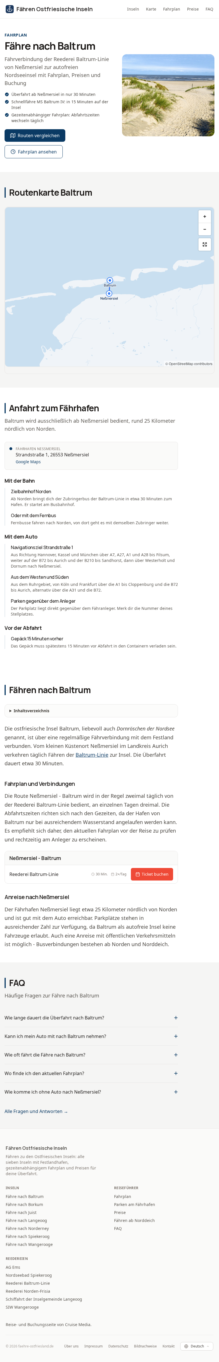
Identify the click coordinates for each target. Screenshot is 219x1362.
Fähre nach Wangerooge (29, 1244)
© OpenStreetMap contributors (188, 363)
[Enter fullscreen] (204, 244)
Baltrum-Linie (92, 754)
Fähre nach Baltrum (25, 1196)
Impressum (93, 1346)
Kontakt (169, 1346)
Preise (193, 9)
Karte (151, 9)
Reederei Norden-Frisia (28, 1291)
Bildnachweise (145, 1346)
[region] (109, 287)
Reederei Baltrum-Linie (28, 1283)
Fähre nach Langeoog (26, 1220)
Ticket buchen (155, 874)
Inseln (133, 9)
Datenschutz (118, 1346)
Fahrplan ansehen (37, 152)
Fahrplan (171, 9)
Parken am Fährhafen (134, 1204)
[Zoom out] (204, 229)
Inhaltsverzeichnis (31, 710)
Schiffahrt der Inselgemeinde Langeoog (44, 1299)
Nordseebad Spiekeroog (29, 1275)
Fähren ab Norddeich (134, 1220)
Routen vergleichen (39, 135)
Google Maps (28, 461)
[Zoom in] (204, 216)
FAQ (209, 9)
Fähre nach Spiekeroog (28, 1236)
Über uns (71, 1346)
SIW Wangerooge (22, 1307)
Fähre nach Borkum (24, 1204)
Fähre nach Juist (21, 1212)
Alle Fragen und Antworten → (36, 1111)
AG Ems (13, 1267)
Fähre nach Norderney (27, 1228)
